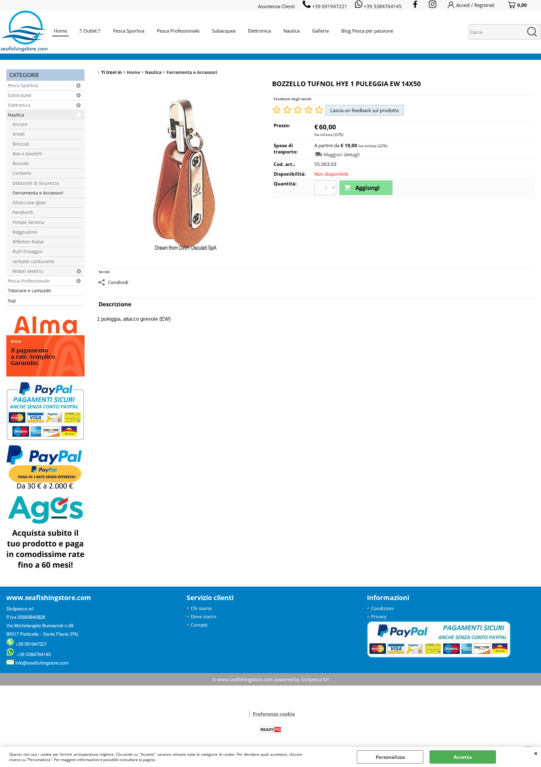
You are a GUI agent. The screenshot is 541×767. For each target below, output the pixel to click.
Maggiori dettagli (342, 155)
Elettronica (259, 31)
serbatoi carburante (33, 261)
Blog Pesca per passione (367, 31)
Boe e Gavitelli (27, 154)
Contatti (199, 625)
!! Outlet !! (90, 31)
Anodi (19, 134)
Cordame (22, 173)
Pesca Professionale (178, 31)
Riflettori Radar (28, 242)
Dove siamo (203, 616)
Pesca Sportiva (128, 31)
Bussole (21, 163)
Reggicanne (25, 232)
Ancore (20, 124)
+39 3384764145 (32, 654)
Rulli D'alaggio (27, 251)
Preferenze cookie (274, 714)
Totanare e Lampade (29, 290)
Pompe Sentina (28, 222)
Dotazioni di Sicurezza (36, 183)
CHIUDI (536, 753)
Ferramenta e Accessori (38, 193)
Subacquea (223, 31)
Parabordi (23, 212)
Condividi (118, 282)
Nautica (291, 31)
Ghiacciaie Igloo (29, 202)
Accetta (463, 757)
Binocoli (21, 144)
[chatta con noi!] (246, 714)
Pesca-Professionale (28, 281)
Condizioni (382, 608)
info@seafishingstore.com (41, 662)
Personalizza (390, 757)
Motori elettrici (28, 271)
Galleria (320, 31)
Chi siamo (201, 608)
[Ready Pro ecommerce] (270, 729)
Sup (12, 300)
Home (60, 31)
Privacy (379, 616)
